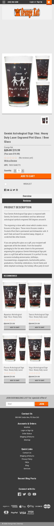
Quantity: (8, 170)
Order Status (27, 434)
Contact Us (27, 453)
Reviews (27, 200)
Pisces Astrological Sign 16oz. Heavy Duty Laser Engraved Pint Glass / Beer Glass (14, 369)
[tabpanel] (14, 306)
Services (27, 469)
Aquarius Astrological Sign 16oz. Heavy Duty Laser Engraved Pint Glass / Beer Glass (14, 315)
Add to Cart (14, 327)
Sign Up (39, 2)
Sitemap (27, 440)
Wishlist (27, 427)
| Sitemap (19, 524)
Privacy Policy (27, 459)
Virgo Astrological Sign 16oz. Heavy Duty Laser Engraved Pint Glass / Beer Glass (39, 369)
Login (32, 2)
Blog (27, 465)
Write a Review (10, 161)
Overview (27, 196)
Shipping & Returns (27, 437)
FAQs (27, 462)
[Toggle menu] (4, 4)
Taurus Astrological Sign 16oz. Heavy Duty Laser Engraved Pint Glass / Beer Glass (39, 315)
